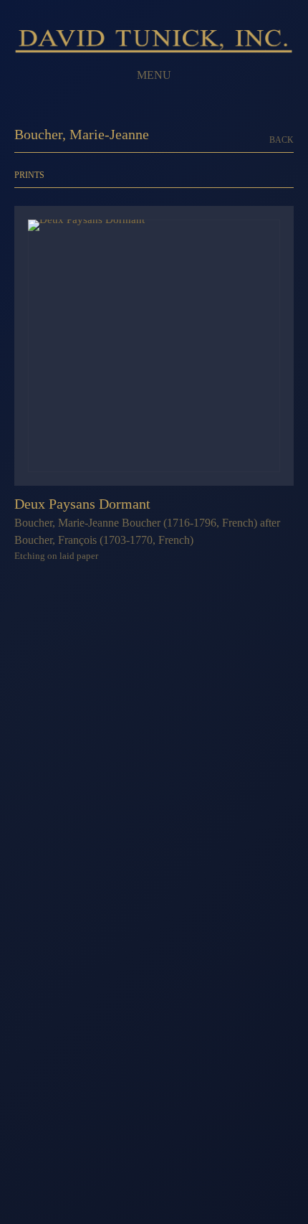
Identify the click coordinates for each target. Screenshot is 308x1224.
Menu (154, 75)
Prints (29, 175)
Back (281, 140)
